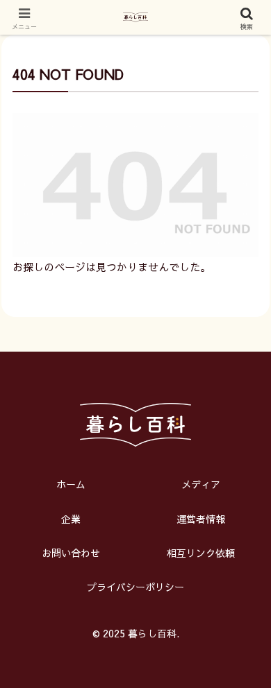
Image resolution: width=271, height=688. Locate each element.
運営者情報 (200, 519)
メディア (200, 484)
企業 (71, 519)
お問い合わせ (71, 553)
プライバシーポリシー (135, 587)
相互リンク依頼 (201, 553)
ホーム (70, 484)
